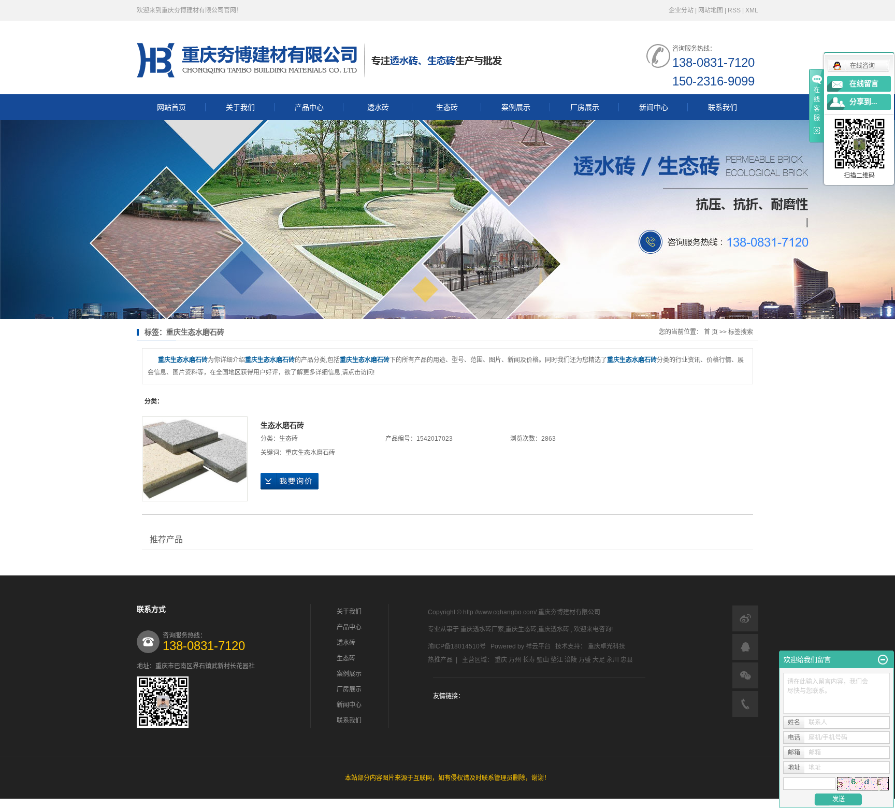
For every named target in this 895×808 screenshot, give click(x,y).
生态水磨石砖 (282, 425)
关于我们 (240, 107)
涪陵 (571, 659)
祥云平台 (538, 646)
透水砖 (378, 107)
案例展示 (515, 107)
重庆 (501, 659)
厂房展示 (584, 107)
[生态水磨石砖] (195, 458)
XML (751, 10)
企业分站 (681, 10)
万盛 (585, 659)
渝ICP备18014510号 (457, 646)
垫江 (557, 659)
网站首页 (171, 107)
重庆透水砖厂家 (482, 629)
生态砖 (447, 107)
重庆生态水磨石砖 (310, 452)
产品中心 (309, 107)
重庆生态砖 (521, 629)
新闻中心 (653, 107)
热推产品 (440, 659)
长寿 (529, 659)
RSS (734, 10)
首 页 (711, 332)
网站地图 (711, 10)
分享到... (863, 102)
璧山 (543, 659)
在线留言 (863, 84)
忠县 (626, 659)
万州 (515, 659)
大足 (599, 659)
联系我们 (722, 107)
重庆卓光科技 (606, 646)
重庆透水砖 (553, 629)
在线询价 (290, 481)
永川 (613, 659)
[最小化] (883, 660)
